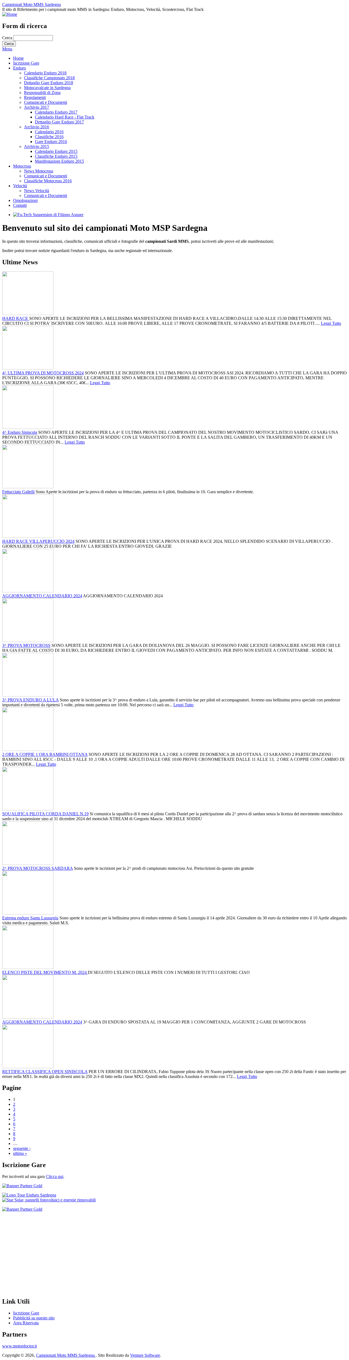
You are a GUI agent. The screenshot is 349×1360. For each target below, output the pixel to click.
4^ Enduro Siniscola (19, 432)
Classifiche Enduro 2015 (56, 156)
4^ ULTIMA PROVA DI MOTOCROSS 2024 (43, 373)
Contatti (20, 205)
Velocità (20, 185)
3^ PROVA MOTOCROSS (26, 645)
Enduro (19, 68)
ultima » (20, 1153)
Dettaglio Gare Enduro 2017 (59, 122)
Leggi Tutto (331, 323)
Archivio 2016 (36, 127)
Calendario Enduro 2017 (56, 112)
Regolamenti (35, 97)
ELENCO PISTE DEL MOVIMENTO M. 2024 (45, 972)
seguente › (22, 1148)
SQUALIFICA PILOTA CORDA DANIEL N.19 (45, 813)
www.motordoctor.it (19, 1346)
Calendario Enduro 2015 (56, 151)
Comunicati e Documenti (45, 102)
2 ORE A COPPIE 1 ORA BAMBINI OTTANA (45, 754)
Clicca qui (54, 1176)
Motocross (22, 166)
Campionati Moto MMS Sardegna (31, 4)
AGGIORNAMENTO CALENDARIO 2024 (42, 595)
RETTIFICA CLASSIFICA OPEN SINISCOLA (45, 1071)
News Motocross (38, 171)
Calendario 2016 (49, 131)
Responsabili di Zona (42, 92)
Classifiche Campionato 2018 (49, 77)
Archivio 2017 (36, 107)
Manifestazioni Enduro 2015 (59, 161)
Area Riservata (26, 1322)
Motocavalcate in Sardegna (47, 87)
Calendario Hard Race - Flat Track (64, 117)
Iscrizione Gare (26, 63)
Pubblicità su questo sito (34, 1318)
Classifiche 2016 (49, 136)
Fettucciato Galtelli (18, 491)
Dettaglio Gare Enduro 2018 (48, 82)
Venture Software (145, 1355)
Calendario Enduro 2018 (45, 73)
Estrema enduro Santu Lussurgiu (30, 918)
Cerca (7, 37)
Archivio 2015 (36, 146)
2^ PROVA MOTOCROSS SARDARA (37, 868)
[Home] (9, 14)
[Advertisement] (165, 1254)
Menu (7, 49)
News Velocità (36, 190)
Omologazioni (25, 200)
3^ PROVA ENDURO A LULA (30, 700)
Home (18, 58)
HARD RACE (15, 318)
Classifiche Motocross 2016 (48, 180)
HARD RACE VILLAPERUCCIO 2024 (38, 541)
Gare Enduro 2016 (51, 141)
